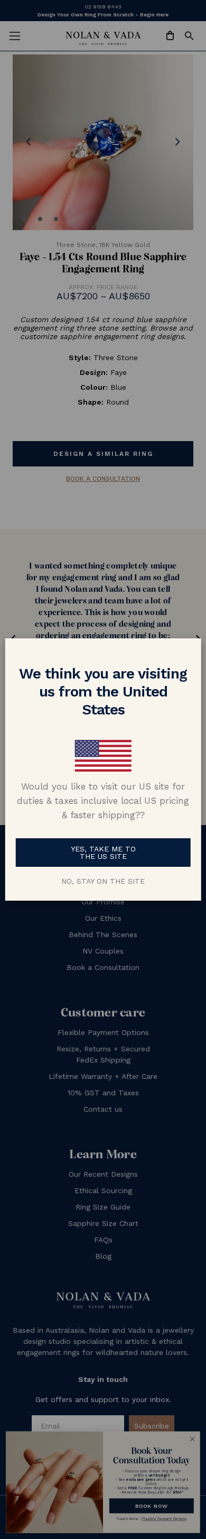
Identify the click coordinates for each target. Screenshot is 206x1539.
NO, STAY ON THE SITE (103, 881)
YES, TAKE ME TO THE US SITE (103, 852)
